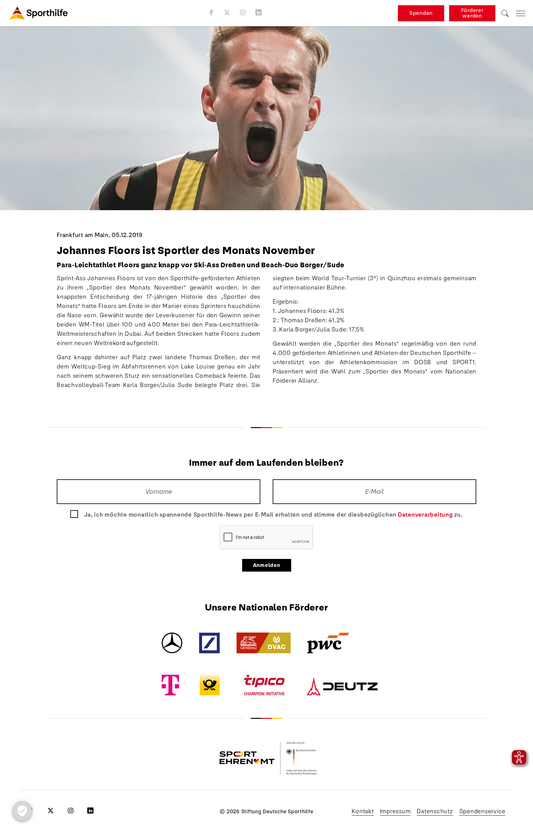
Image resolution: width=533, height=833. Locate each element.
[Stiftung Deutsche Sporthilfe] (38, 13)
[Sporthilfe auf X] (227, 12)
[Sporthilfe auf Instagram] (243, 12)
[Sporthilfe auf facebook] (211, 12)
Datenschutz (435, 811)
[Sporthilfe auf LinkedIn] (258, 12)
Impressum (395, 811)
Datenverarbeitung (425, 515)
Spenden (421, 13)
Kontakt (363, 811)
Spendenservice (482, 811)
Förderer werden (472, 13)
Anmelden (266, 565)
